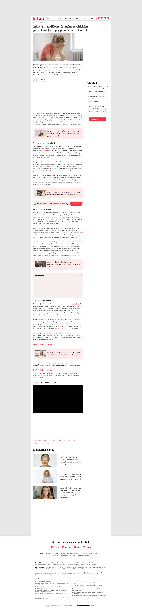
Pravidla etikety (47, 562)
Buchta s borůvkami (82, 573)
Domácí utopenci (93, 573)
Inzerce (63, 553)
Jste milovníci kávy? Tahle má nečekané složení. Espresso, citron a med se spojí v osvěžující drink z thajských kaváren (89, 596)
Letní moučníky (79, 568)
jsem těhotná (76, 304)
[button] (96, 18)
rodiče (54, 440)
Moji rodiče (36, 113)
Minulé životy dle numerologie (62, 567)
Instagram (68, 547)
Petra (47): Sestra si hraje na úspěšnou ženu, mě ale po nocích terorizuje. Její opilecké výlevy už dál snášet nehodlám (70, 492)
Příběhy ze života (61, 440)
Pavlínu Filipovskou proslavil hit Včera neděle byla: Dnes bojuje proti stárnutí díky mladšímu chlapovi (52, 590)
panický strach (77, 233)
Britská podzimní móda (100, 567)
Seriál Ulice (91, 567)
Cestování (91, 562)
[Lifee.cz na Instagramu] (102, 18)
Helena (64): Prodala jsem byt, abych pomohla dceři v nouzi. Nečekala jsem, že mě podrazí (70, 460)
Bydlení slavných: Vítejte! (59, 564)
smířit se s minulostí (61, 328)
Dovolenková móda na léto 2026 (58, 568)
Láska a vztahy (78, 18)
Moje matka (46, 151)
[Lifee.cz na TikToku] (105, 18)
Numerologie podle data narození (43, 564)
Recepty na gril (94, 564)
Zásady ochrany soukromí (68, 555)
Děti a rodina (59, 18)
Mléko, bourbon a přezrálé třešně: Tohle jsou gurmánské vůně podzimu (87, 582)
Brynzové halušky (72, 573)
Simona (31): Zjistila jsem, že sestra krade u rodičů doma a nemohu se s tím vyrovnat (70, 476)
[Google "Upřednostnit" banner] (58, 206)
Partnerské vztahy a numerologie (79, 567)
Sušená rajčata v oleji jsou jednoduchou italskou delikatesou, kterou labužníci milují (88, 592)
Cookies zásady (54, 555)
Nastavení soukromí (83, 555)
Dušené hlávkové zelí (52, 573)
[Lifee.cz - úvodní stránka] (38, 18)
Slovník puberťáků (56, 562)
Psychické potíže (45, 443)
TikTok (78, 547)
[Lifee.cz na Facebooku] (99, 18)
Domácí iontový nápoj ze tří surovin (63, 572)
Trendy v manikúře (49, 567)
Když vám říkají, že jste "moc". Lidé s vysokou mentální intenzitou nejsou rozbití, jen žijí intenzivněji (88, 586)
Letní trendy (87, 564)
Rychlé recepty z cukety (79, 572)
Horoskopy (50, 18)
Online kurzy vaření (45, 553)
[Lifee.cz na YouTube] (108, 18)
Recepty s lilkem (63, 573)
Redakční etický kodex (73, 553)
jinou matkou (54, 335)
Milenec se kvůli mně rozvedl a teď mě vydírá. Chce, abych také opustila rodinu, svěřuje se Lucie (51, 594)
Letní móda (80, 564)
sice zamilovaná (52, 219)
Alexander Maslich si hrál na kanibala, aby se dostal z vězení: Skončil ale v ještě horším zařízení (52, 584)
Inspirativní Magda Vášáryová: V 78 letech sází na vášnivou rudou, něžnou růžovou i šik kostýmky (98, 89)
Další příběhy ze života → (43, 344)
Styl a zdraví (68, 18)
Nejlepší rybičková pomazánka (93, 572)
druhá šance (36, 443)
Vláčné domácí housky (40, 573)
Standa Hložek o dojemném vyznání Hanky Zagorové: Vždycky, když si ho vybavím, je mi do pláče (98, 108)
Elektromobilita (88, 568)
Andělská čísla (84, 562)
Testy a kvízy (77, 562)
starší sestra (68, 175)
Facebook (56, 547)
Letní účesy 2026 (71, 568)
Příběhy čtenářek (46, 440)
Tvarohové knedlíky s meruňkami (43, 574)
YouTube (88, 547)
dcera (69, 440)
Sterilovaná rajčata (49, 572)
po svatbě (69, 246)
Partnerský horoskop (67, 562)
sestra (74, 440)
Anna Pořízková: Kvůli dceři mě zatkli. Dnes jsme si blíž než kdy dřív (88, 580)
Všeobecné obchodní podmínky (91, 553)
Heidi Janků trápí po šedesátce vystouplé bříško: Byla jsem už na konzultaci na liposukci (97, 99)
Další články (94, 119)
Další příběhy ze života (42, 370)
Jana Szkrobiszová (43, 80)
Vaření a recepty (88, 18)
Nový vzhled (46, 166)
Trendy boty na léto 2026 (42, 568)
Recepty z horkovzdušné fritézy (60, 574)
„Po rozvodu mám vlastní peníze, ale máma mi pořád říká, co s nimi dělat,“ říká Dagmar (88, 589)
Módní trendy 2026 (71, 564)
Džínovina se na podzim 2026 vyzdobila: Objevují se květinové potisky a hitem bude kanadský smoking (52, 580)
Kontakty (55, 553)
